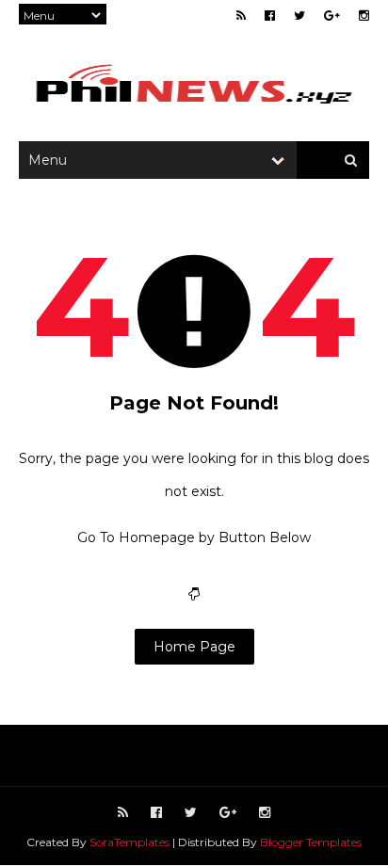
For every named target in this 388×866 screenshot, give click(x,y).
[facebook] (270, 15)
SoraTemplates (129, 842)
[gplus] (332, 15)
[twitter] (299, 15)
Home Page (194, 646)
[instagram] (364, 15)
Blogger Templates (311, 842)
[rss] (241, 15)
